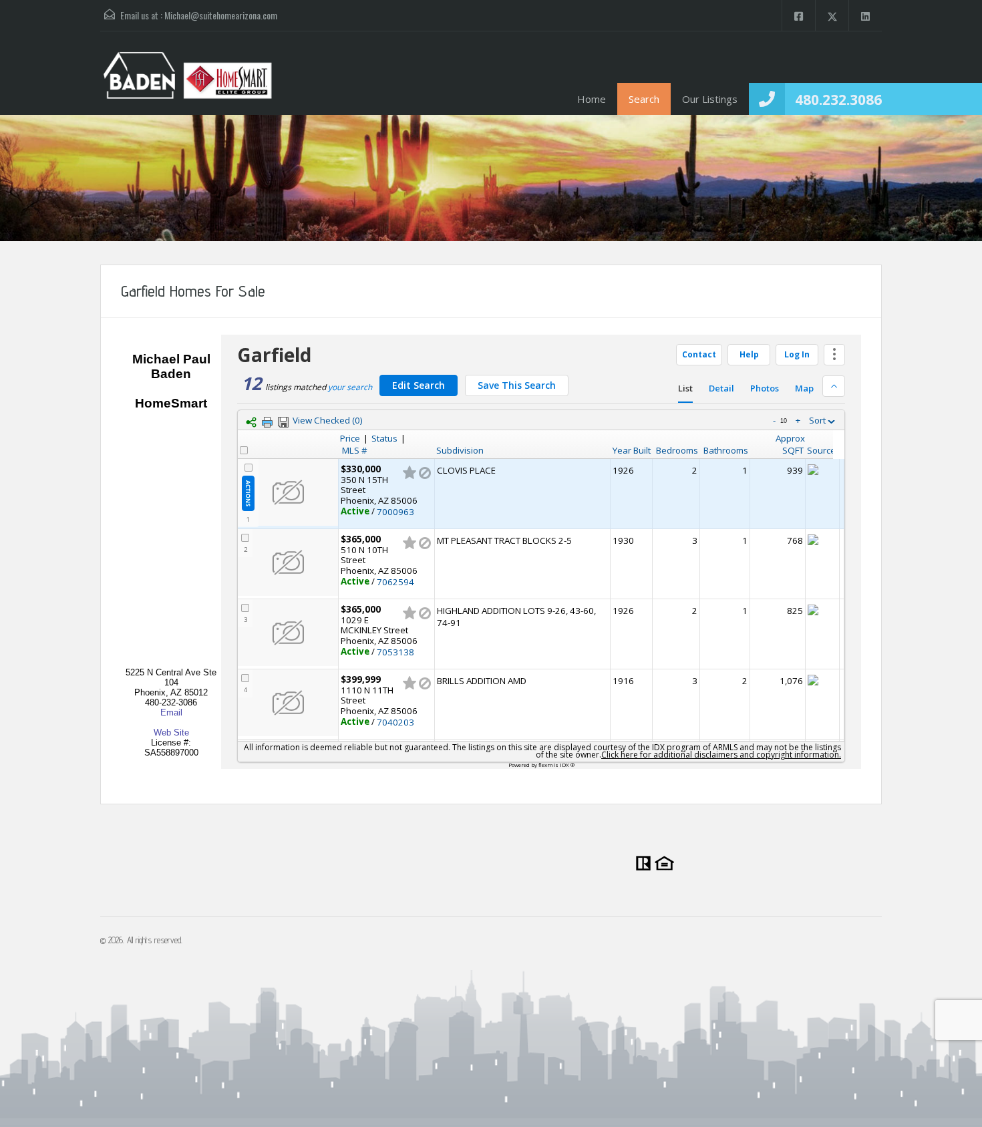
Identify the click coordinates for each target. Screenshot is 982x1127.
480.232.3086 (838, 99)
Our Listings (710, 99)
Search (644, 99)
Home (591, 99)
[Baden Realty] (187, 83)
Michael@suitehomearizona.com (220, 15)
